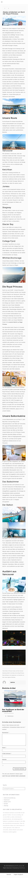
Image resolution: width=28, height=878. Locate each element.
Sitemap (6, 805)
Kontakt (6, 803)
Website (4, 759)
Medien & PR (7, 801)
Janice (12, 682)
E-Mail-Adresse (6, 753)
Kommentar (5, 732)
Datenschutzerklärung (9, 798)
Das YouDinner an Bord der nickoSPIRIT (13, 710)
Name (4, 747)
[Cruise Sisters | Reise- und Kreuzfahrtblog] (14, 2)
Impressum (7, 799)
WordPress (22, 868)
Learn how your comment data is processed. (14, 776)
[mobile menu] (2, 2)
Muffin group (18, 865)
